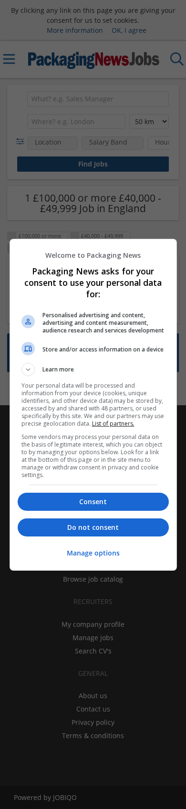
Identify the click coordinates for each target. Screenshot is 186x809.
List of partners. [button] (113, 423)
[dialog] (93, 405)
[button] (93, 369)
